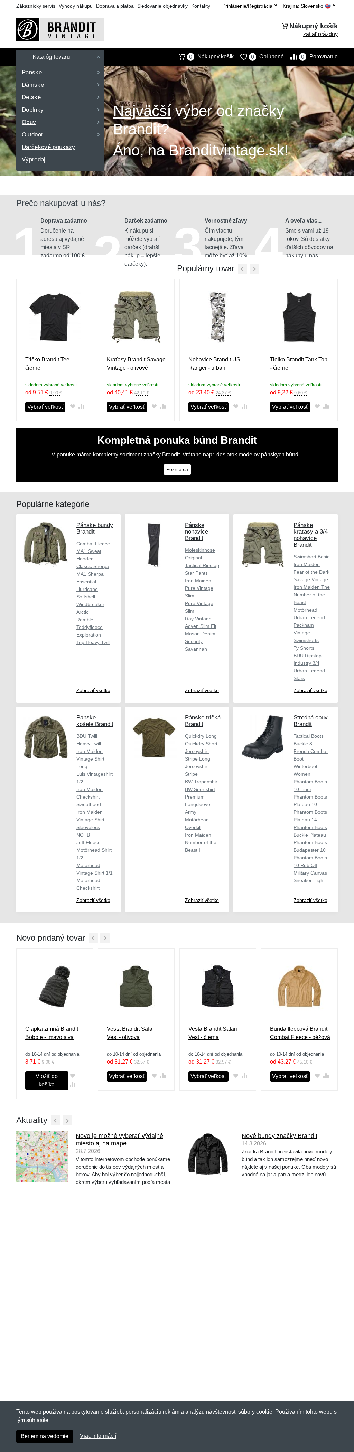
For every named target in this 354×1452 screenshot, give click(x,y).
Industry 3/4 (306, 663)
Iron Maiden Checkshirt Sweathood (89, 796)
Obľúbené (267, 57)
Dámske (33, 85)
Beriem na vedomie (44, 1436)
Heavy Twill (88, 743)
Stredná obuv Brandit (311, 720)
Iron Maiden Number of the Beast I (200, 842)
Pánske (32, 72)
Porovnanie (319, 57)
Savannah (196, 649)
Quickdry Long (201, 736)
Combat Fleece (93, 543)
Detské (31, 97)
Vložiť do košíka (47, 1080)
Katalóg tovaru (51, 57)
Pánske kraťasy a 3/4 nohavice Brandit (311, 535)
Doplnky (33, 109)
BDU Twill (86, 736)
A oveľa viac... (303, 221)
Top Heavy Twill (93, 642)
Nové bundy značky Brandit (279, 1135)
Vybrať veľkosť (45, 407)
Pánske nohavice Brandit (196, 531)
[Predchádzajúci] (242, 269)
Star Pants (196, 573)
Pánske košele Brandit (94, 720)
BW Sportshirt (200, 789)
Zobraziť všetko (93, 690)
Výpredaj (34, 159)
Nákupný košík (211, 57)
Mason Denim (200, 634)
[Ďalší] (105, 938)
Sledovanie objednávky (162, 6)
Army (190, 812)
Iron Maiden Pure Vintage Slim (199, 588)
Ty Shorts (304, 648)
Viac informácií (98, 1436)
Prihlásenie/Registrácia (247, 5)
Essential (86, 581)
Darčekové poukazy (48, 147)
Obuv (29, 122)
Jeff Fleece (88, 842)
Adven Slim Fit (200, 626)
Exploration (88, 635)
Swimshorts (306, 640)
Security (194, 641)
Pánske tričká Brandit (203, 720)
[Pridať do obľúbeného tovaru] (72, 406)
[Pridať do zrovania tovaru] (81, 406)
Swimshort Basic (311, 556)
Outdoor (32, 134)
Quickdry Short (201, 743)
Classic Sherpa (92, 566)
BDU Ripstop (308, 655)
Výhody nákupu (76, 6)
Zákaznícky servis (35, 6)
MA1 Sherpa (90, 574)
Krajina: (303, 6)
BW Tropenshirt (202, 781)
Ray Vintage (198, 618)
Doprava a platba (115, 6)
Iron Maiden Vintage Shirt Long (90, 758)
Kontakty (200, 6)
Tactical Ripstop (202, 565)
